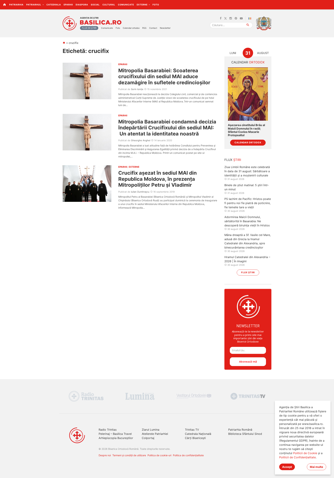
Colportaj (148, 438)
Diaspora (82, 4)
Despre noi (105, 455)
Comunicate (126, 4)
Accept (287, 467)
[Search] (248, 25)
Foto (156, 4)
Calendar (248, 62)
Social (95, 4)
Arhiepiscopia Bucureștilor (116, 438)
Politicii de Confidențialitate (297, 457)
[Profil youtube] (241, 18)
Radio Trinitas (108, 429)
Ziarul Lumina (150, 429)
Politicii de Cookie (305, 453)
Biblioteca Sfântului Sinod (245, 434)
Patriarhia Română (240, 429)
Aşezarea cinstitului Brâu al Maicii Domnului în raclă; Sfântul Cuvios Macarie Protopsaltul (246, 130)
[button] (329, 4)
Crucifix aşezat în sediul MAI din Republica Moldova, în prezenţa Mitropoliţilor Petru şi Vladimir (157, 179)
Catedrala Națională (198, 434)
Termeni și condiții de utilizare (129, 455)
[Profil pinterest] (235, 18)
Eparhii (68, 4)
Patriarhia (16, 4)
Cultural (108, 4)
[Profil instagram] (230, 18)
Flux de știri (89, 28)
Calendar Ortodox (247, 142)
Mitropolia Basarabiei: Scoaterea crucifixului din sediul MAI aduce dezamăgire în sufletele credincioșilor (164, 76)
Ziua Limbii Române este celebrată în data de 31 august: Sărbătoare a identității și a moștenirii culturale (247, 171)
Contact (153, 28)
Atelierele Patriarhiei (155, 434)
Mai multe (316, 467)
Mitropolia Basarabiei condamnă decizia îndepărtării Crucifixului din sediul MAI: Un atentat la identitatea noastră (167, 128)
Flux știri (248, 272)
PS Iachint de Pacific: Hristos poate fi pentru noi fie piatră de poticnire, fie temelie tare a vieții (247, 203)
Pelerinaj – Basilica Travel (115, 434)
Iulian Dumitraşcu (140, 191)
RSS (144, 28)
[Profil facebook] (220, 18)
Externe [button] (142, 4)
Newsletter (165, 28)
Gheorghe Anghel (140, 140)
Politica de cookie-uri (159, 455)
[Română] (250, 18)
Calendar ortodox (131, 28)
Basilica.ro (100, 22)
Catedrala (53, 4)
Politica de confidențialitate (188, 455)
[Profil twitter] (225, 18)
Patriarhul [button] (34, 4)
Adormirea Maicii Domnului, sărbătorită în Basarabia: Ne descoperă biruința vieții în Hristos (247, 221)
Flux (232, 160)
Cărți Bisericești (195, 438)
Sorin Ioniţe (137, 89)
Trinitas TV (192, 429)
